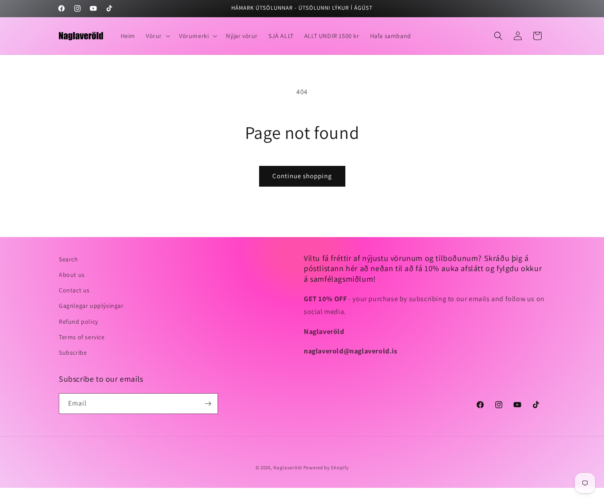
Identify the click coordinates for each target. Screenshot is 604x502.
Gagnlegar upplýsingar (91, 306)
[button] (157, 36)
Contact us (74, 290)
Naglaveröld (287, 467)
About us (72, 275)
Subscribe (73, 352)
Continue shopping (302, 176)
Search (68, 259)
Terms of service (82, 337)
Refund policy (78, 322)
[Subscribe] (208, 403)
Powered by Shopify (326, 467)
